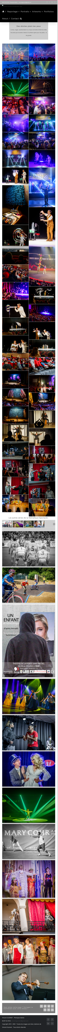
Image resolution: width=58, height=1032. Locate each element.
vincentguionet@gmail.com (25, 2)
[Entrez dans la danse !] (28, 696)
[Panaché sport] (28, 585)
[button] (21, 18)
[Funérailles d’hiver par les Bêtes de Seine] (28, 769)
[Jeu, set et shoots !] (28, 841)
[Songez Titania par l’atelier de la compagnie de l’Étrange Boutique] (28, 879)
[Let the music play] (28, 982)
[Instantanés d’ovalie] (28, 548)
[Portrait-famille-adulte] (7, 524)
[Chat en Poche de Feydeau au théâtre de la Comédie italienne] (28, 949)
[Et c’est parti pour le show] (28, 805)
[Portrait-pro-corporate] (18, 524)
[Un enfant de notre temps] (28, 641)
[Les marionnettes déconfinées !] (28, 916)
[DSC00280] (50, 524)
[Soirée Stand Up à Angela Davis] (28, 732)
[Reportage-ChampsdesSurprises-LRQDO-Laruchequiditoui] (39, 524)
